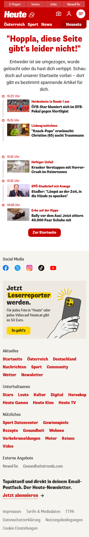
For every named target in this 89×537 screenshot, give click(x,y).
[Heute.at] (15, 14)
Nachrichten (14, 367)
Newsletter (32, 375)
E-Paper (15, 4)
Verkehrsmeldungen (21, 438)
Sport (33, 24)
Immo (35, 4)
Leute (23, 394)
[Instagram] (29, 267)
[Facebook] (6, 267)
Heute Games (15, 402)
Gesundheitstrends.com (43, 466)
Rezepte (10, 430)
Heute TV (67, 402)
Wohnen (56, 430)
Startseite (12, 359)
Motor (51, 438)
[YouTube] (53, 267)
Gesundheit (33, 430)
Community (57, 367)
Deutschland (64, 359)
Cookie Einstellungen (20, 528)
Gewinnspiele (55, 422)
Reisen (68, 438)
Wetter (9, 375)
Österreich (14, 24)
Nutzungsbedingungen (64, 519)
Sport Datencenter (20, 422)
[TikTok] (41, 267)
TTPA (69, 511)
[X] (18, 267)
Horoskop (77, 394)
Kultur (40, 394)
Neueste (74, 24)
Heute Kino (43, 402)
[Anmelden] (69, 14)
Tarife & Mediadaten (43, 511)
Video (8, 446)
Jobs (53, 4)
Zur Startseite (44, 232)
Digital (57, 394)
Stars (8, 394)
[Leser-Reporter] (59, 14)
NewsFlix (73, 4)
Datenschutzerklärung (22, 519)
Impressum (12, 511)
